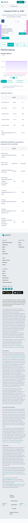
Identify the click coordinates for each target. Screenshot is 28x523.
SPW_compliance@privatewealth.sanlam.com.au (13, 484)
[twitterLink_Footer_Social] (9, 289)
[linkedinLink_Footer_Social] (11, 289)
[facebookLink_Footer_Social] (3, 289)
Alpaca (13, 362)
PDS (14, 412)
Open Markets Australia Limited (18, 355)
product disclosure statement (8, 472)
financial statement (17, 442)
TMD (9, 414)
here (20, 403)
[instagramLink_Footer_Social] (6, 289)
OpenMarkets (7, 362)
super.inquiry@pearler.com (8, 479)
